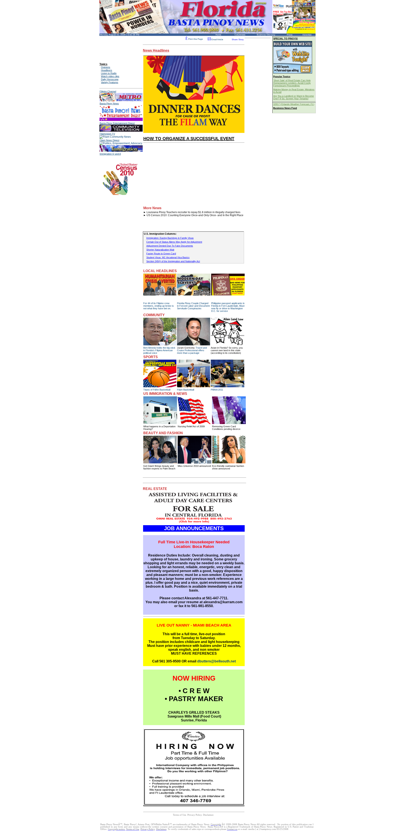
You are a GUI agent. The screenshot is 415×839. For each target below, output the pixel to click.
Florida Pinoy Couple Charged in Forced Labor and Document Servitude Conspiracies (193, 306)
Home (218, 34)
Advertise (307, 34)
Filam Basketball (185, 389)
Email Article (217, 39)
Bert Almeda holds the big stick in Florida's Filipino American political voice (159, 350)
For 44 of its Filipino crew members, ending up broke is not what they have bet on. (158, 306)
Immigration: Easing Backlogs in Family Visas (170, 238)
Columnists (240, 34)
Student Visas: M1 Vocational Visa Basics (168, 257)
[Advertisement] (118, 46)
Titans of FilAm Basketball (156, 389)
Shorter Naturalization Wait (160, 249)
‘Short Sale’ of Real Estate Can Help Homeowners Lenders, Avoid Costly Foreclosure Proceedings (292, 83)
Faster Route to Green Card (161, 253)
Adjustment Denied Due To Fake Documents (169, 245)
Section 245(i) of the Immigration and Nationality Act (173, 261)
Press (289, 34)
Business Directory (266, 34)
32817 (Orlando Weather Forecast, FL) (293, 104)
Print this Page (194, 39)
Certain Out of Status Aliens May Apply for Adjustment (174, 242)
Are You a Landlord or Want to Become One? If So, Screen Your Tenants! (293, 97)
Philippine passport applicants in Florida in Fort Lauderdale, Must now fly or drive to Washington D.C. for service (227, 307)
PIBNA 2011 (217, 389)
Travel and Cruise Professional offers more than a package (192, 350)
